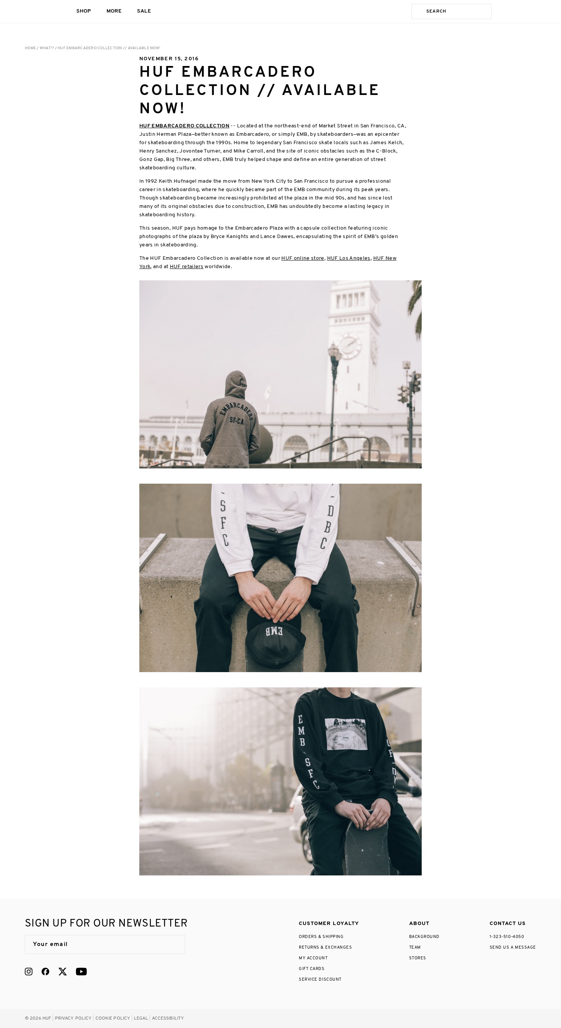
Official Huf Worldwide (42, 11)
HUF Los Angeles (349, 258)
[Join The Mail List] (171, 944)
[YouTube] (81, 971)
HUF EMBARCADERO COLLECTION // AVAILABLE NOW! (109, 48)
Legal (141, 1018)
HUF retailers (187, 267)
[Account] (517, 11)
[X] (62, 971)
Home (30, 48)
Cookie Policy (113, 1018)
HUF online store (302, 258)
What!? (47, 48)
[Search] (417, 11)
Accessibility (168, 1018)
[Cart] (533, 11)
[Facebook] (45, 971)
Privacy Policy (73, 1018)
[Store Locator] (502, 11)
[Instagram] (28, 971)
